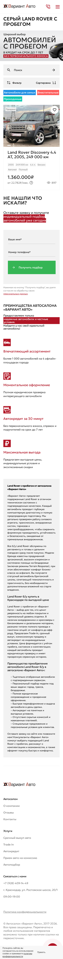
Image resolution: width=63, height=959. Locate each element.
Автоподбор (11, 864)
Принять (41, 952)
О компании (11, 805)
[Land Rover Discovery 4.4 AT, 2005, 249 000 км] (31, 168)
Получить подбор (31, 267)
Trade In (8, 844)
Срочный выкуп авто (17, 837)
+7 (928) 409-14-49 (15, 883)
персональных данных (15, 293)
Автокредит (11, 851)
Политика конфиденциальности (24, 911)
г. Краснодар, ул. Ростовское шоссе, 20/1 (30, 890)
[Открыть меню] (57, 6)
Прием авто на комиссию (20, 858)
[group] (31, 126)
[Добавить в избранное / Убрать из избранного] (55, 110)
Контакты (9, 819)
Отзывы (8, 812)
